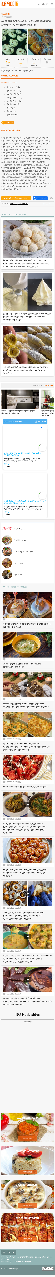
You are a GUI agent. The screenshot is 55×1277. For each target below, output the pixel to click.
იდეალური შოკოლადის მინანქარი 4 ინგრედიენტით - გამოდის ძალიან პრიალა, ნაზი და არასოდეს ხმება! (27, 1001)
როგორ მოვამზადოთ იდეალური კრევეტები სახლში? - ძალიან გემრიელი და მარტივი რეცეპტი (25, 872)
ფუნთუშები (23, 204)
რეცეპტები (27, 1138)
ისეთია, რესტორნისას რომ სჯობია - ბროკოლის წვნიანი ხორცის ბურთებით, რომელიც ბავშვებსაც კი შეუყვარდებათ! (27, 958)
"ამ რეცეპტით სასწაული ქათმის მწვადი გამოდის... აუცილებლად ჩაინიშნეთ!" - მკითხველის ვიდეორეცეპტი (23, 915)
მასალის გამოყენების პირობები (16, 1261)
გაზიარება (42, 198)
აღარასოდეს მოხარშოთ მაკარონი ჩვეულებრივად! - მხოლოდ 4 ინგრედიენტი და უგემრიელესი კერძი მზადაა (26, 746)
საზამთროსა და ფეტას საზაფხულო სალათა (25, 786)
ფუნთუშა (14, 204)
